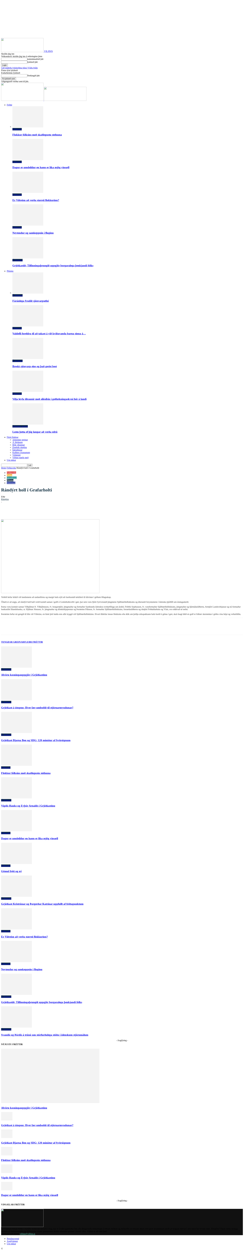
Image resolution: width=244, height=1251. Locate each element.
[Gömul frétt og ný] (16, 863)
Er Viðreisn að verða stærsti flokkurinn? (35, 200)
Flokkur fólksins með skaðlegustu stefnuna (37, 134)
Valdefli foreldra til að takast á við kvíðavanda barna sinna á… (49, 333)
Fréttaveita (17, 129)
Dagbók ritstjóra (19, 447)
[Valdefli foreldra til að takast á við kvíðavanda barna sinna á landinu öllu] (27, 325)
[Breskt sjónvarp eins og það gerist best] (27, 358)
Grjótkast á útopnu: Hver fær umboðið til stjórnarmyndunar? (37, 707)
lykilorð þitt (32, 62)
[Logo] (22, 100)
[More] (86, 511)
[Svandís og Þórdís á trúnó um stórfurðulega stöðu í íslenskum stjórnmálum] (16, 1027)
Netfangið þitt (33, 75)
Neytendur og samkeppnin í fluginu (33, 232)
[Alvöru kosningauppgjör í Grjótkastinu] (16, 667)
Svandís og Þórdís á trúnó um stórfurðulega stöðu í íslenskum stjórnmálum (44, 1034)
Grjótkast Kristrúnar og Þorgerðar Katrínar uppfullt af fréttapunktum (42, 903)
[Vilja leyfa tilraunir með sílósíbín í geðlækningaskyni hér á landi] (27, 391)
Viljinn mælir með (20, 457)
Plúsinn (10, 271)
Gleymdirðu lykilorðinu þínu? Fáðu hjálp (19, 68)
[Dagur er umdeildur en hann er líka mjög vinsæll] (27, 159)
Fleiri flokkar (12, 437)
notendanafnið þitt (35, 59)
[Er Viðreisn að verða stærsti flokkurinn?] (27, 192)
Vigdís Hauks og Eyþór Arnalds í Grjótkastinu (28, 805)
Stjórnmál (11, 483)
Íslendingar (17, 450)
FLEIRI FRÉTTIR (33, 642)
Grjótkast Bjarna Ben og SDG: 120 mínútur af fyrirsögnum (35, 740)
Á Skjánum (17, 260)
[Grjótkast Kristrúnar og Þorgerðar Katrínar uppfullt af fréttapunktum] (16, 896)
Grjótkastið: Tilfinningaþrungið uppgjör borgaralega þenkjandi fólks (52, 265)
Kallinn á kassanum (21, 452)
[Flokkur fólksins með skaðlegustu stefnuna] (27, 126)
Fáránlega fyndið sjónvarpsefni (30, 300)
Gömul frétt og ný (11, 871)
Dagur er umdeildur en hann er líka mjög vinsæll (40, 167)
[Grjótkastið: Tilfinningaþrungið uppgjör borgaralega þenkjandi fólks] (27, 257)
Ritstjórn (5, 499)
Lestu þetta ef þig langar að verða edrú (34, 431)
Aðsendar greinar (20, 426)
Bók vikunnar (18, 445)
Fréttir (9, 105)
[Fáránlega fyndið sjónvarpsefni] (27, 293)
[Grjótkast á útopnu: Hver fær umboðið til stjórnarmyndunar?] (16, 699)
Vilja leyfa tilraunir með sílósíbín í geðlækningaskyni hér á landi (49, 399)
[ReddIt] (56, 511)
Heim (3, 468)
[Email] (66, 511)
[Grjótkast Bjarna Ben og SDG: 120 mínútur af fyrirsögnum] (16, 732)
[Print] (76, 511)
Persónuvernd (13, 1238)
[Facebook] (25, 511)
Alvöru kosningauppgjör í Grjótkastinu (24, 674)
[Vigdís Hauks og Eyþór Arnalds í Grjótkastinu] (16, 797)
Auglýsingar (12, 1241)
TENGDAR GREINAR (12, 642)
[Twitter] (35, 511)
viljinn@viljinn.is (27, 1234)
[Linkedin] (46, 511)
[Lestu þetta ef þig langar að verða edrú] (27, 424)
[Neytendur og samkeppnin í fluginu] (27, 225)
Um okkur (11, 460)
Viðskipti (16, 455)
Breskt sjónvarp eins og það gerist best (34, 366)
